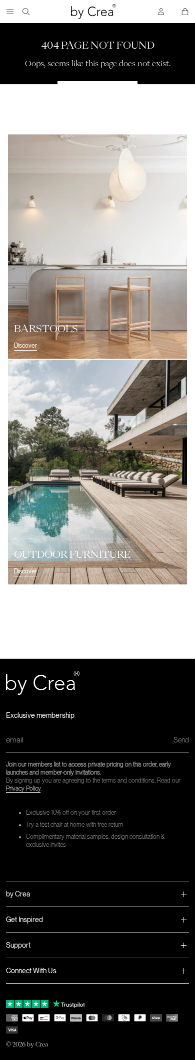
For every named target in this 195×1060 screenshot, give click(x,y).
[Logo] (93, 11)
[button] (97, 893)
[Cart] (185, 12)
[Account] (161, 12)
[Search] (26, 12)
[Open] (10, 12)
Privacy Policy (23, 788)
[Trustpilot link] (27, 1004)
